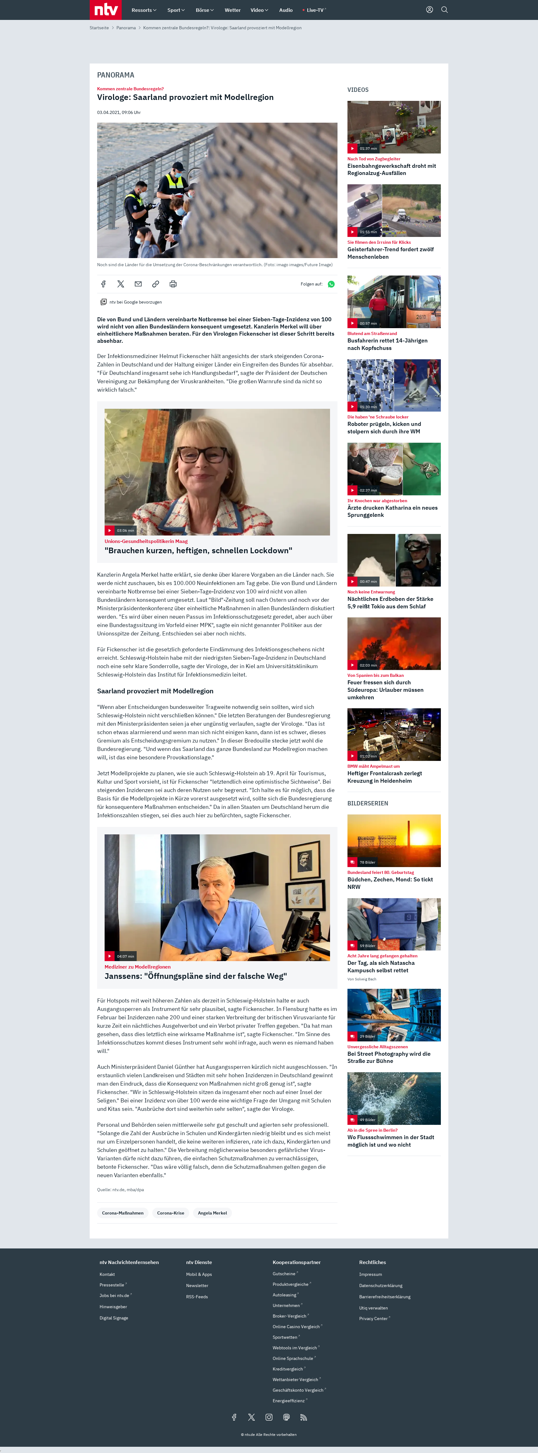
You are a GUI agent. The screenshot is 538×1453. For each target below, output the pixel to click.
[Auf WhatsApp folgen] (331, 284)
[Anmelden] (429, 10)
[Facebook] (103, 284)
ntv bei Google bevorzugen (136, 302)
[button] (217, 195)
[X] (121, 284)
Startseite (99, 28)
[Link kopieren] (155, 284)
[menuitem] (155, 10)
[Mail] (138, 284)
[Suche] (444, 10)
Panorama (126, 28)
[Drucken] (173, 284)
